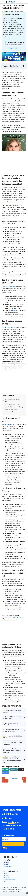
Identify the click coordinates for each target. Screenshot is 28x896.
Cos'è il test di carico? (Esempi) (13, 404)
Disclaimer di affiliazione (15, 889)
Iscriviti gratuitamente (12, 844)
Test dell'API (14, 310)
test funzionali (9, 202)
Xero (5, 881)
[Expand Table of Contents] (23, 66)
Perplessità (14, 769)
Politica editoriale (13, 891)
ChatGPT (6, 769)
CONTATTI (6, 864)
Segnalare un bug (15, 779)
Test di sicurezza (7, 424)
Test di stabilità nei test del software (14, 412)
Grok (22, 769)
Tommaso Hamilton (8, 11)
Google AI (6, 772)
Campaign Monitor (9, 879)
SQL (14, 601)
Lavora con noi (8, 866)
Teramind (6, 875)
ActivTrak (6, 877)
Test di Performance (8, 327)
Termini (4, 891)
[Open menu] (20, 1)
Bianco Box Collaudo (9, 286)
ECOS (5, 873)
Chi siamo (6, 862)
